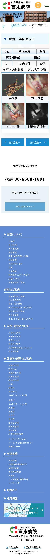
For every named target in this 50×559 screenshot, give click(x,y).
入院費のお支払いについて (20, 347)
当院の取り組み (15, 263)
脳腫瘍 (11, 475)
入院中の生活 (14, 336)
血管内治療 (13, 468)
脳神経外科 (13, 365)
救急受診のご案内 (16, 311)
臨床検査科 (13, 426)
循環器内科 (13, 380)
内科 (10, 384)
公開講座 (12, 271)
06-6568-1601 (30, 179)
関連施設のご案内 (16, 282)
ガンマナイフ (14, 483)
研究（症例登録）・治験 (18, 256)
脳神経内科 (13, 376)
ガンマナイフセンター (17, 439)
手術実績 (12, 245)
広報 (10, 267)
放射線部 (12, 430)
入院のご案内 (14, 332)
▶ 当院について (13, 234)
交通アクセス (14, 278)
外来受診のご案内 (16, 296)
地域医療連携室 (15, 434)
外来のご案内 (12, 289)
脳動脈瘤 (12, 460)
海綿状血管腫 (14, 471)
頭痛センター (14, 446)
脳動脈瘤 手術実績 (18, 26)
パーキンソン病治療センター (21, 442)
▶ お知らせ (10, 490)
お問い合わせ (12, 547)
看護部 (11, 400)
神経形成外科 (14, 372)
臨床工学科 (13, 422)
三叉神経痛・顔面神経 (18, 479)
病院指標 (12, 260)
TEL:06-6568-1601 (25, 540)
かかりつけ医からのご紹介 (20, 307)
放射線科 (12, 391)
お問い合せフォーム (23, 206)
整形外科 (12, 369)
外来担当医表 (14, 300)
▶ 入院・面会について (16, 326)
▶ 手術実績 (10, 454)
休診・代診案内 (15, 303)
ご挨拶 (11, 241)
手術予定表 (13, 248)
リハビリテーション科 (17, 395)
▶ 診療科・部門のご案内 (18, 358)
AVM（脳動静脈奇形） (17, 464)
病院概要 (12, 252)
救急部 (11, 415)
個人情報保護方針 (32, 547)
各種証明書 (13, 315)
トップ (3, 26)
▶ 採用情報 (10, 498)
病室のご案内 (14, 344)
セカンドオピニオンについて (20, 318)
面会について (14, 340)
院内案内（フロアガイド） (19, 274)
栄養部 (11, 407)
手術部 (11, 419)
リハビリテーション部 (17, 404)
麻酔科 (11, 387)
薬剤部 (11, 411)
